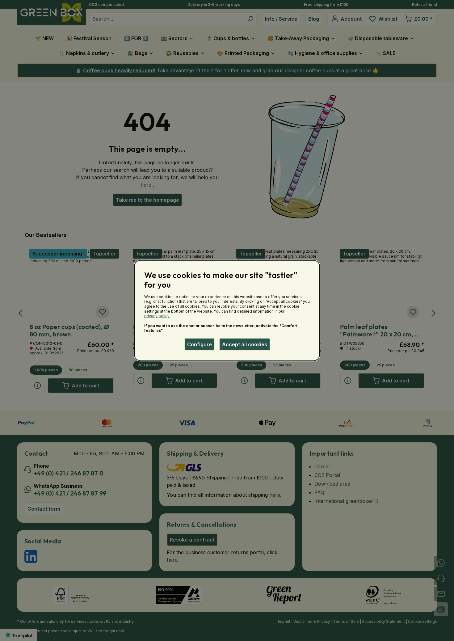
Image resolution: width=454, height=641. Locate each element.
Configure (199, 344)
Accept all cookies (244, 344)
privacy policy (157, 316)
